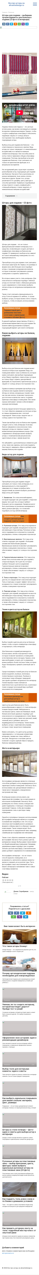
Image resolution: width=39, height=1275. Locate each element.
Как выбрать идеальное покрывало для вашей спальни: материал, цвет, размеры (19, 1100)
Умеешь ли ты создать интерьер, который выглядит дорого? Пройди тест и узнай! (18, 1006)
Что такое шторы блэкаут (14, 946)
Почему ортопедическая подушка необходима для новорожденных (18, 974)
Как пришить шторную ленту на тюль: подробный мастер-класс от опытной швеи (19, 1230)
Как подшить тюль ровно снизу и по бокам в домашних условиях (18, 1200)
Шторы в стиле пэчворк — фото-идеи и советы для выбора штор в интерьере (19, 1132)
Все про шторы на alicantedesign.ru (16, 4)
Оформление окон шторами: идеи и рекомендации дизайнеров (19, 1039)
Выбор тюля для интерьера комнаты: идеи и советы (15, 1070)
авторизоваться (8, 1253)
